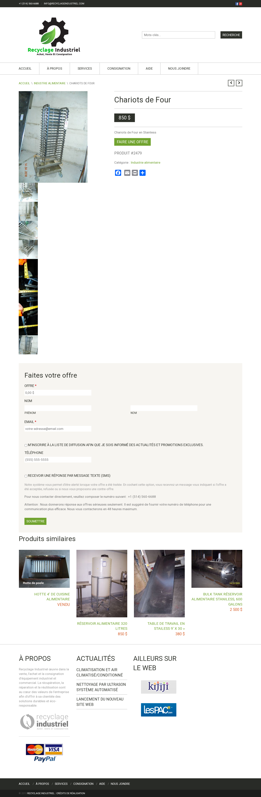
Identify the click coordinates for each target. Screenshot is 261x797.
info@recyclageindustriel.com (64, 3)
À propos (54, 68)
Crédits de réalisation (70, 793)
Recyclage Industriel (41, 793)
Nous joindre (179, 68)
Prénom (30, 412)
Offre (30, 386)
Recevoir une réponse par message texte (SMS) (69, 476)
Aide (149, 68)
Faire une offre (132, 142)
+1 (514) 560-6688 (29, 3)
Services (85, 68)
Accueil (25, 68)
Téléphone (33, 453)
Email (30, 422)
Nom (28, 401)
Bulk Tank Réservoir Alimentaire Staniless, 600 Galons (217, 599)
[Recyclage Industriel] (57, 35)
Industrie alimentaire (50, 83)
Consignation (118, 68)
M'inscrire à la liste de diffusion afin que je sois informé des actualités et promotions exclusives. (115, 445)
